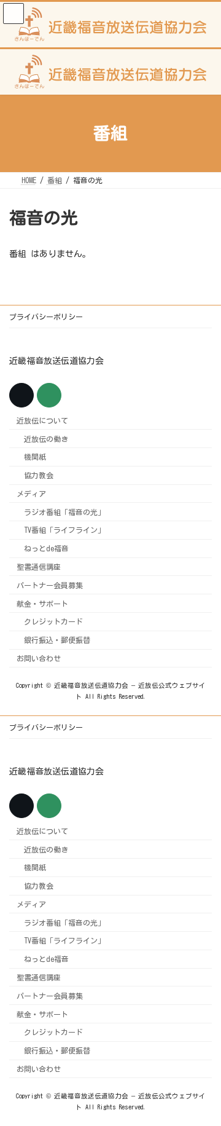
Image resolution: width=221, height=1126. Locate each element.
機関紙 (35, 456)
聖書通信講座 (39, 566)
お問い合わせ (39, 658)
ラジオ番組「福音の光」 (64, 512)
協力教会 (38, 475)
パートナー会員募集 (50, 585)
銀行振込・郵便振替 (57, 640)
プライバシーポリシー (46, 316)
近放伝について (42, 420)
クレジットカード (53, 621)
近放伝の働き (46, 439)
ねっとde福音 (46, 548)
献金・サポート (42, 603)
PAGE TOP (201, 1077)
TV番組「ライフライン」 (64, 529)
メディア (31, 493)
